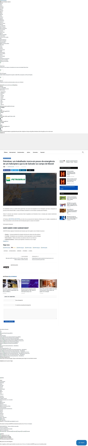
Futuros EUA (2, 49)
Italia (1, 100)
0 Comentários (23, 166)
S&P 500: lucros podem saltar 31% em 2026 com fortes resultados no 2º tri (72, 204)
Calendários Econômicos (4, 58)
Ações (28, 152)
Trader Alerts (2, 35)
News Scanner (2, 27)
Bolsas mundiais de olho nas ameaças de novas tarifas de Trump (72, 180)
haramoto (68, 176)
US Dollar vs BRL (12, 116)
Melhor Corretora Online (4, 43)
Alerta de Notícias (3, 28)
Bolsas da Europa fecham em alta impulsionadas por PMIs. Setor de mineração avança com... (28, 290)
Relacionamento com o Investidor (6, 399)
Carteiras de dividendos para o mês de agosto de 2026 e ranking (72, 198)
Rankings (1, 6)
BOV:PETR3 (11, 219)
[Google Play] (2, 420)
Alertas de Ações (3, 34)
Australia (2, 95)
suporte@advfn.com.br (4, 88)
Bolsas (1, 54)
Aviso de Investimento (4, 430)
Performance (2, 23)
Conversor (2, 416)
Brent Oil (7, 126)
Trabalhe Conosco (3, 398)
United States (3, 91)
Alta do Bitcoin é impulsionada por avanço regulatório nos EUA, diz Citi (72, 211)
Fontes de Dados (3, 407)
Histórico (1, 22)
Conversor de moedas (4, 37)
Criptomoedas (20, 152)
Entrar (1, 85)
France (1, 98)
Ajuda (1, 401)
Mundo (1, 9)
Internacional (12, 152)
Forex (1, 46)
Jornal (1, 412)
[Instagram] (2, 431)
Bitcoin (7, 121)
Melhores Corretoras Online (5, 406)
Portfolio (1, 8)
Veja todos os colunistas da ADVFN (68, 187)
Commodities (2, 53)
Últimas (6, 152)
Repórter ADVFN (11, 166)
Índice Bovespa (11, 106)
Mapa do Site (2, 402)
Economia (35, 152)
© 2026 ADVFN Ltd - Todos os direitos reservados (9, 426)
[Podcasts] (27, 431)
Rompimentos (2, 42)
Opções (1, 18)
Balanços (1, 19)
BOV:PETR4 (17, 219)
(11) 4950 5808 (3, 87)
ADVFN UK (2, 93)
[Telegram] (19, 431)
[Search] (83, 152)
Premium (10, 85)
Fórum (1, 5)
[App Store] (2, 418)
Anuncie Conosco (3, 404)
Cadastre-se (2, 132)
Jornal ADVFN (2, 25)
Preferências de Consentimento (6, 408)
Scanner (1, 10)
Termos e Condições (28, 423)
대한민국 (2, 104)
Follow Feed (2, 32)
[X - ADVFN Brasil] (8, 431)
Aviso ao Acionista (7, 158)
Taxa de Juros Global (4, 59)
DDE (1, 38)
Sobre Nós (2, 397)
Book (1, 4)
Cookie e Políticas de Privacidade (6, 428)
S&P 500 (7, 111)
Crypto (1, 47)
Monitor (1, 3)
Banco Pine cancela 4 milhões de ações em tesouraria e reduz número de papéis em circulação (48, 290)
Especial (42, 152)
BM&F (1, 51)
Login (12, 360)
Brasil (1, 94)
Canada (1, 96)
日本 (1, 103)
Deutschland (2, 99)
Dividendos (2, 20)
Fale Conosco (2, 90)
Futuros (1, 48)
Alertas (1, 33)
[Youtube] (23, 431)
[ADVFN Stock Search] (0, 1)
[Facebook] (14, 431)
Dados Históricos (3, 39)
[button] (5, 436)
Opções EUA (2, 52)
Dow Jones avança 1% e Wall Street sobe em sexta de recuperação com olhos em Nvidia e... (10, 290)
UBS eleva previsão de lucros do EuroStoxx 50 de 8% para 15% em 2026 (72, 217)
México (1, 101)
